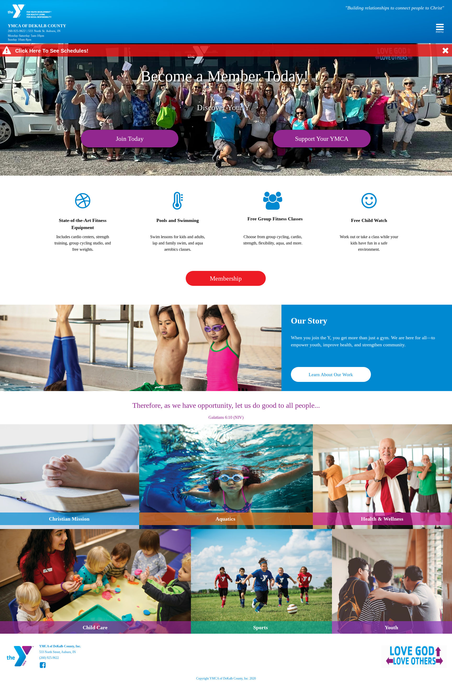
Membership (226, 278)
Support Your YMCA (321, 138)
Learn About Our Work (331, 374)
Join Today (130, 138)
